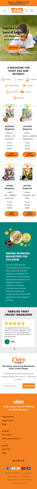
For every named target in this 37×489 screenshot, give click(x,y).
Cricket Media (15, 473)
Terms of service (25, 476)
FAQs (4, 453)
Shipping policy (12, 480)
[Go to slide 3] (17, 348)
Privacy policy (26, 473)
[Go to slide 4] (19, 348)
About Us (6, 449)
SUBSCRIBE (29, 386)
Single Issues (8, 420)
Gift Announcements (11, 438)
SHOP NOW (13, 48)
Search (5, 445)
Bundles (5, 431)
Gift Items (6, 435)
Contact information (25, 480)
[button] (4, 10)
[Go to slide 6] (22, 348)
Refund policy (13, 476)
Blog (4, 424)
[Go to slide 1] (14, 348)
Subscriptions (8, 417)
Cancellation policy (19, 483)
